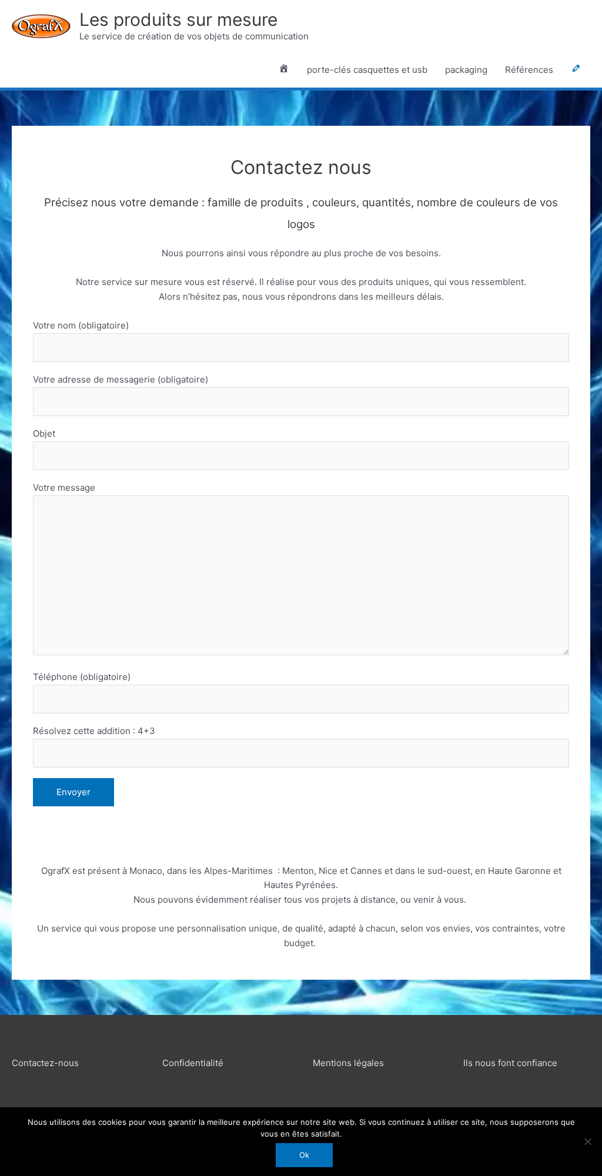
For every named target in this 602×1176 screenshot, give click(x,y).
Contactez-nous (45, 1062)
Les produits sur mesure (178, 19)
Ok (304, 1155)
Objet (44, 433)
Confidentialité (192, 1062)
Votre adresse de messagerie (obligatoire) (120, 379)
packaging (466, 69)
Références (529, 69)
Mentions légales (348, 1062)
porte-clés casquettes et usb (367, 69)
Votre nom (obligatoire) (81, 325)
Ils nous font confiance (510, 1062)
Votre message (64, 487)
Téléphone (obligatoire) (82, 676)
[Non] (587, 1141)
